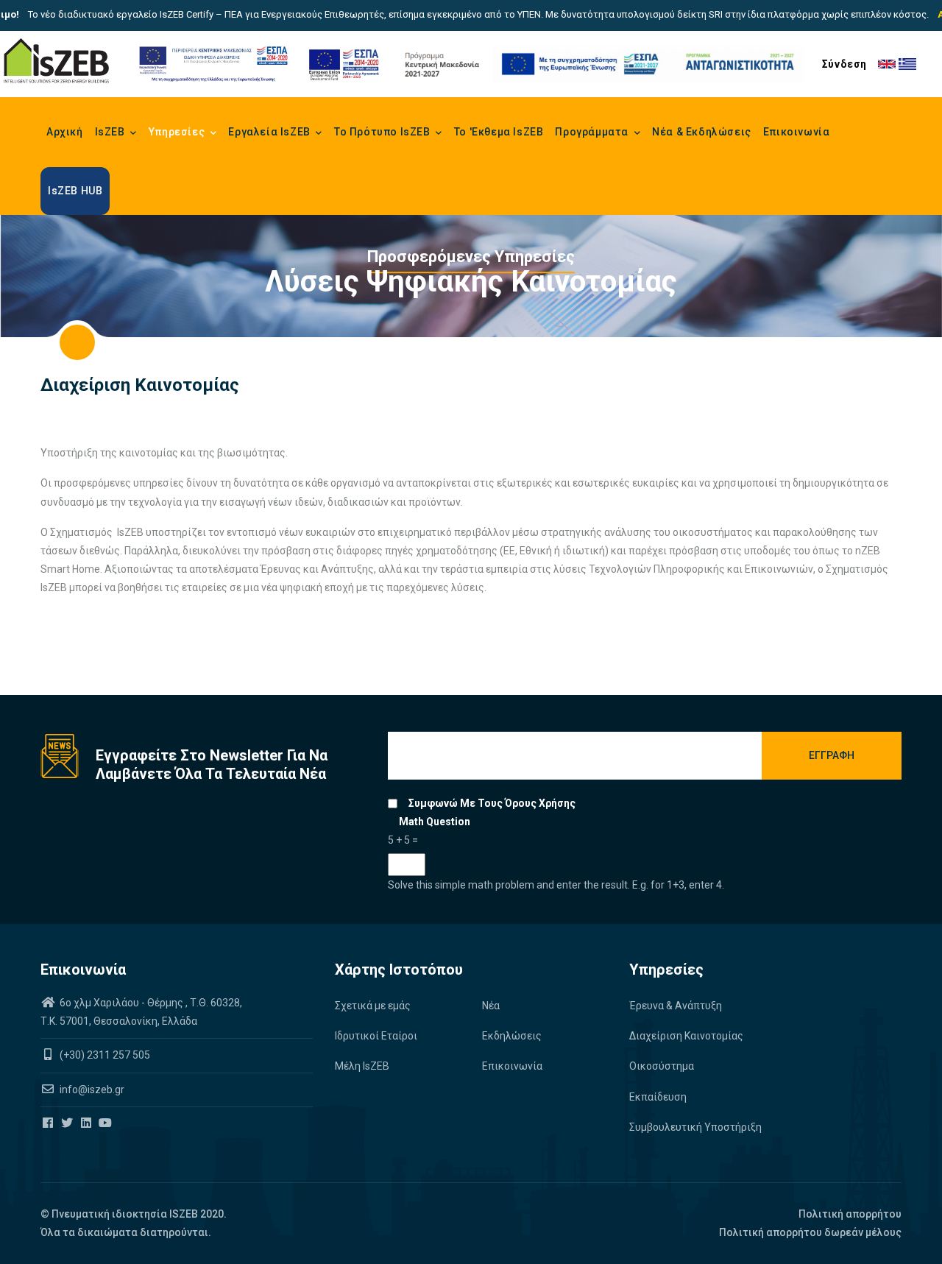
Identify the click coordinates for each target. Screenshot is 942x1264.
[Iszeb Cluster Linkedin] (87, 1123)
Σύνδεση (844, 64)
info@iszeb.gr (90, 1089)
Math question (434, 821)
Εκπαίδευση (658, 1097)
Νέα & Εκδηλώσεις (701, 132)
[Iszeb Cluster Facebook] (48, 1123)
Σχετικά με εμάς (373, 1005)
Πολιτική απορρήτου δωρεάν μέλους (810, 1232)
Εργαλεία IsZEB (270, 132)
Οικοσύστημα (661, 1066)
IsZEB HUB (75, 191)
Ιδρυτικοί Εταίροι (376, 1036)
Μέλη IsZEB (362, 1066)
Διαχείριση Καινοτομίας (686, 1036)
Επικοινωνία (796, 132)
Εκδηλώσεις (512, 1036)
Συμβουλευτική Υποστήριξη (695, 1127)
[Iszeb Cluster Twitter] (68, 1123)
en (887, 64)
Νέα (491, 1005)
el (907, 64)
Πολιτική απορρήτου (850, 1214)
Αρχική (64, 132)
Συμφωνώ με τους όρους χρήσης (492, 803)
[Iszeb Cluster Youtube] (106, 1123)
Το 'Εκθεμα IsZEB (499, 132)
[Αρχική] (56, 61)
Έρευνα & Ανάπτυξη (675, 1005)
